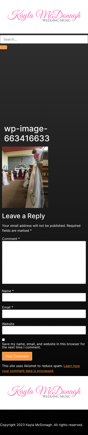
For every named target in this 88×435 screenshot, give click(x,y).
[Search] (3, 47)
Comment (11, 238)
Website (8, 323)
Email (7, 307)
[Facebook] (5, 416)
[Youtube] (28, 416)
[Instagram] (16, 416)
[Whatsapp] (39, 416)
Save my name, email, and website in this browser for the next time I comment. (43, 345)
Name (8, 291)
